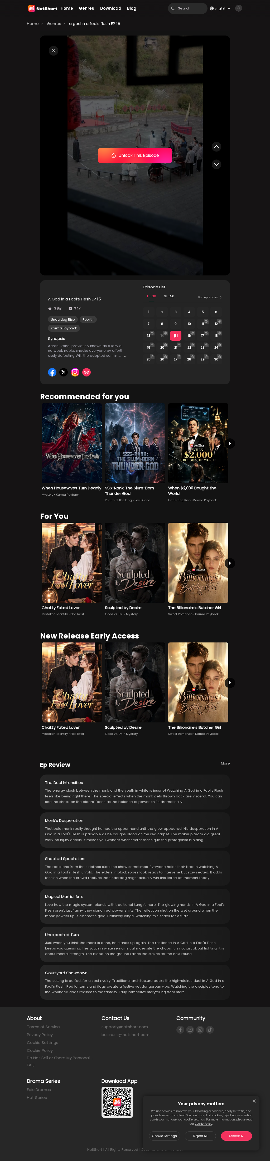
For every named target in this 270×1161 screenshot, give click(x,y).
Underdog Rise (63, 319)
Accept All (236, 1136)
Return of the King (118, 500)
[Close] (254, 1101)
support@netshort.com (125, 1026)
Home (33, 23)
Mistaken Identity (55, 614)
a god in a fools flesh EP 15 (94, 23)
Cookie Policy (203, 1124)
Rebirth (88, 319)
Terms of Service (43, 1026)
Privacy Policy (40, 1034)
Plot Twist (77, 614)
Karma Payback (64, 328)
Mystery (47, 494)
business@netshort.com (126, 1034)
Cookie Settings (164, 1136)
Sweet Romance (180, 614)
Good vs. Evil (114, 614)
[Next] (230, 443)
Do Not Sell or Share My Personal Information (60, 1058)
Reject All (200, 1136)
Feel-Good (142, 500)
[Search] (173, 8)
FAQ (31, 1065)
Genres (54, 23)
